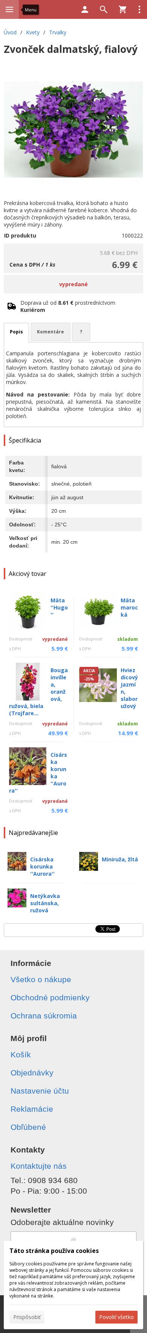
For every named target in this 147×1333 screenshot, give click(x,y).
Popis (16, 332)
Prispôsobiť (27, 1317)
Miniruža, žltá (120, 859)
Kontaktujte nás (39, 1166)
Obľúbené (28, 1127)
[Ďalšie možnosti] (139, 9)
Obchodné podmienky (50, 997)
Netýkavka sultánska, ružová (45, 903)
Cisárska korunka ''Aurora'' (42, 866)
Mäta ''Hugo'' (59, 607)
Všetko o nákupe (41, 979)
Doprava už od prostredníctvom (67, 306)
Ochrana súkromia (44, 1015)
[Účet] (84, 9)
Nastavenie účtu (40, 1090)
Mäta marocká (129, 607)
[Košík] (122, 9)
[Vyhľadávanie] (103, 9)
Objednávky (32, 1072)
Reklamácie (32, 1109)
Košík (21, 1054)
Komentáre (50, 332)
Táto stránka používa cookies (54, 1251)
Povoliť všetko (116, 1317)
